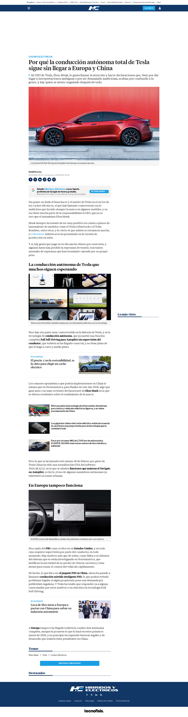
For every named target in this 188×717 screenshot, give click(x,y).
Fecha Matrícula (123, 701)
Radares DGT (63, 2)
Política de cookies (105, 701)
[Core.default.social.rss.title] (101, 695)
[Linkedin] (40, 179)
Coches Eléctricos (41, 56)
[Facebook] (30, 179)
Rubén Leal (35, 172)
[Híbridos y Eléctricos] (94, 688)
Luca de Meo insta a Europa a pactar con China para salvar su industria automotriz (51, 608)
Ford (103, 2)
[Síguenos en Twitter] (91, 695)
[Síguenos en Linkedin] (96, 695)
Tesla (44, 655)
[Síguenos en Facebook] (87, 695)
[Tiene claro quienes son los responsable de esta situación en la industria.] (95, 609)
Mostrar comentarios (70, 663)
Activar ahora (98, 191)
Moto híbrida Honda (114, 2)
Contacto (78, 701)
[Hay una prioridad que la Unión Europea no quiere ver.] (95, 365)
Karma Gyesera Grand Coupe (144, 2)
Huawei (128, 2)
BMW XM (73, 2)
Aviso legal (89, 701)
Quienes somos (64, 701)
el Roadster (37, 234)
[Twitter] (35, 179)
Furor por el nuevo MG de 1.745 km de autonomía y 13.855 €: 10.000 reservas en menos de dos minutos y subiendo (79, 443)
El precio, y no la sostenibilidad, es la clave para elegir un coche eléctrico (52, 363)
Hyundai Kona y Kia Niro (89, 2)
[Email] (54, 179)
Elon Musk (34, 655)
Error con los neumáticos (46, 2)
